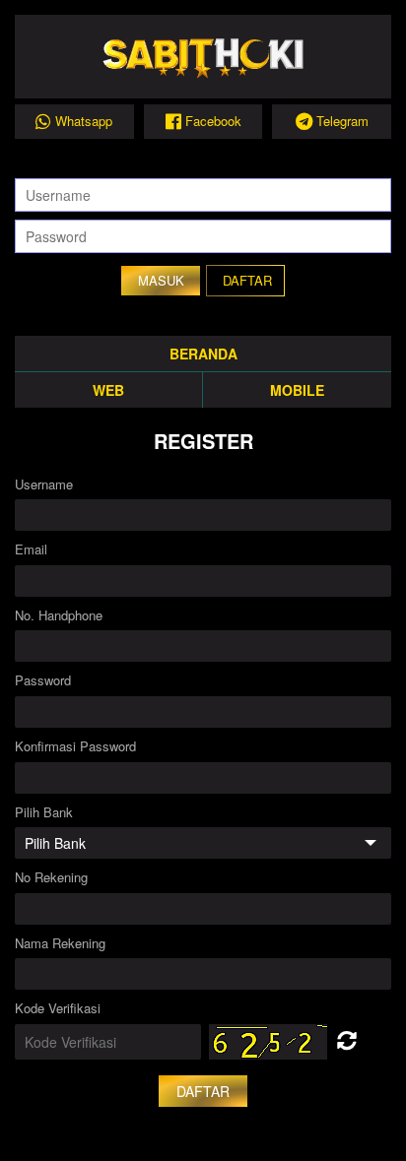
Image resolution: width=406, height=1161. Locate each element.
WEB (108, 390)
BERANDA (203, 353)
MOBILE (297, 390)
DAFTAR (247, 280)
